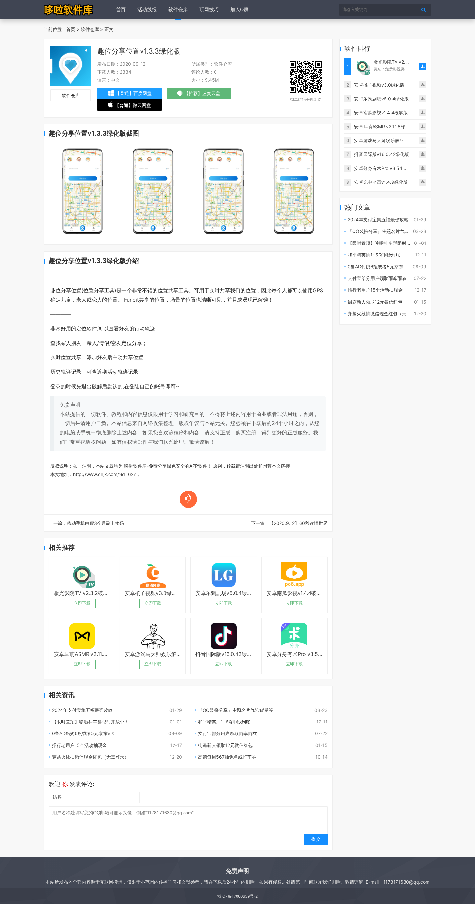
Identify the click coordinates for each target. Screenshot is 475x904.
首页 (121, 9)
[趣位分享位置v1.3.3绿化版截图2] (152, 190)
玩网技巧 (209, 9)
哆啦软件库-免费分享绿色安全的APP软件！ (168, 466)
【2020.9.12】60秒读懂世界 (298, 523)
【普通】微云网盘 (133, 106)
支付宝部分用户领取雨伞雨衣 (227, 733)
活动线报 (147, 9)
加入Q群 (239, 9)
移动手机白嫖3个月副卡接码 (95, 523)
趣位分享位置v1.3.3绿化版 (138, 51)
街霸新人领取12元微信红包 (225, 745)
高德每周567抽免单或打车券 (227, 757)
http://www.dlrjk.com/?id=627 (104, 474)
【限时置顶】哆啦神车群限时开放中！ (90, 721)
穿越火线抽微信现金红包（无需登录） (90, 757)
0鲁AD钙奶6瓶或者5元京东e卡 (83, 733)
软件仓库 (178, 9)
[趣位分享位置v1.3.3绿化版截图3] (223, 190)
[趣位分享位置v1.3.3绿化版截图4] (294, 190)
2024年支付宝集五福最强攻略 (82, 710)
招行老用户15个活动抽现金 (79, 745)
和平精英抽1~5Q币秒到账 (224, 721)
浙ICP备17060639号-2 (237, 896)
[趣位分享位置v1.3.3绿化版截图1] (82, 190)
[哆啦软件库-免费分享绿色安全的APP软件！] (69, 9)
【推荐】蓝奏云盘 (202, 94)
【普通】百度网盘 (133, 93)
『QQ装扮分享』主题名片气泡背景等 (235, 710)
